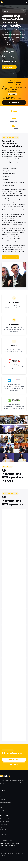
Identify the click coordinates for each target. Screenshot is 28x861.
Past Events (3, 805)
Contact (2, 810)
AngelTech (3, 829)
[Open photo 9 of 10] (7, 457)
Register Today (14, 759)
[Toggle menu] (26, 2)
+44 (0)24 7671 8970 (6, 841)
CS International (4, 819)
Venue (2, 808)
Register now (13, 102)
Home (1, 794)
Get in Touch (14, 764)
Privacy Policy (3, 857)
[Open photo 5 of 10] (7, 438)
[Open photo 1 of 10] (7, 419)
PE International (4, 824)
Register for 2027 (9, 257)
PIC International (4, 821)
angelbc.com (11, 857)
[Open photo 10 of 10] (21, 457)
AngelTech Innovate (5, 827)
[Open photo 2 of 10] (21, 419)
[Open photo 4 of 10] (21, 429)
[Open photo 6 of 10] (21, 438)
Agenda (2, 797)
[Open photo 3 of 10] (7, 429)
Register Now (8, 67)
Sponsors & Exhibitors (5, 802)
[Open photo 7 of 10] (7, 448)
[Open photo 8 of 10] (21, 448)
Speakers (2, 799)
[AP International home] (4, 2)
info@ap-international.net (7, 838)
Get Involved (8, 72)
